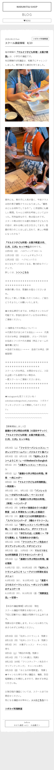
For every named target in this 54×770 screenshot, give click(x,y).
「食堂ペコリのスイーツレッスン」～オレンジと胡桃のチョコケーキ (26, 584)
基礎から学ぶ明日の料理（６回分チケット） (26, 430)
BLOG (27, 14)
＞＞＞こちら (22, 272)
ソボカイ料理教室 (13, 708)
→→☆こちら (37, 700)
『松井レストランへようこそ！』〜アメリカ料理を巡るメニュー (26, 572)
